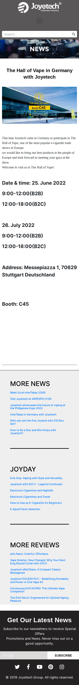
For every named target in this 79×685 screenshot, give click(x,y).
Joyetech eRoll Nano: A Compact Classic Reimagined (35, 571)
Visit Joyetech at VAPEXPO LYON (30, 398)
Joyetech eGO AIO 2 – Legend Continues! (36, 484)
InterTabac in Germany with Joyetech (33, 414)
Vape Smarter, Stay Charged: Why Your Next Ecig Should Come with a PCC (37, 561)
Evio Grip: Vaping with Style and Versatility (36, 478)
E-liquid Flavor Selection (25, 509)
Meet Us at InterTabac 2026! (28, 392)
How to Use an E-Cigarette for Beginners (36, 502)
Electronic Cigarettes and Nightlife (31, 490)
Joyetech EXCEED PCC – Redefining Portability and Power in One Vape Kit (39, 580)
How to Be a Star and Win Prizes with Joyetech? (33, 431)
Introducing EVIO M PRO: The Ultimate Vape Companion (37, 590)
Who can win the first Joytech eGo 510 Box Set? (37, 422)
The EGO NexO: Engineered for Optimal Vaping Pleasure (39, 599)
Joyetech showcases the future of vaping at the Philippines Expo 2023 (37, 406)
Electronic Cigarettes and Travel (30, 496)
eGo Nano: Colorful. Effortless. (29, 553)
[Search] (73, 34)
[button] (39, 20)
